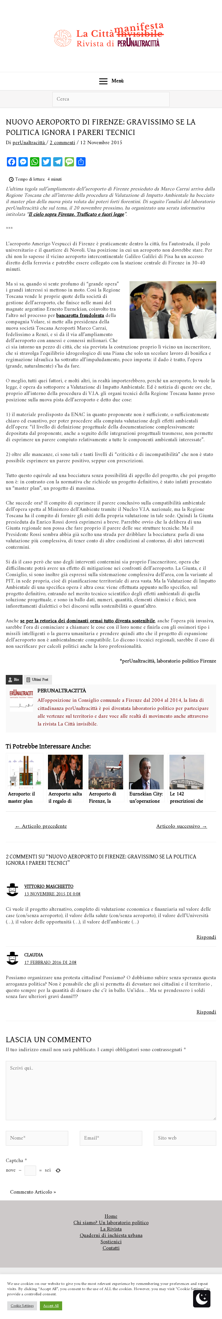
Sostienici (111, 1242)
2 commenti (62, 143)
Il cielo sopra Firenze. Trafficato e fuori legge (76, 214)
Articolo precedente (41, 826)
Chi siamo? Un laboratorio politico (111, 1223)
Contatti (111, 1248)
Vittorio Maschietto (48, 887)
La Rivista (111, 1229)
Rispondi (206, 937)
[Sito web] (185, 1139)
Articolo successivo (181, 826)
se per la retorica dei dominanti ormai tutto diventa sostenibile (87, 621)
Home (111, 1217)
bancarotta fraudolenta (80, 315)
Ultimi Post (40, 679)
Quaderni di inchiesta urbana (111, 1236)
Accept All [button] (51, 1306)
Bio (16, 679)
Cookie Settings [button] (22, 1306)
